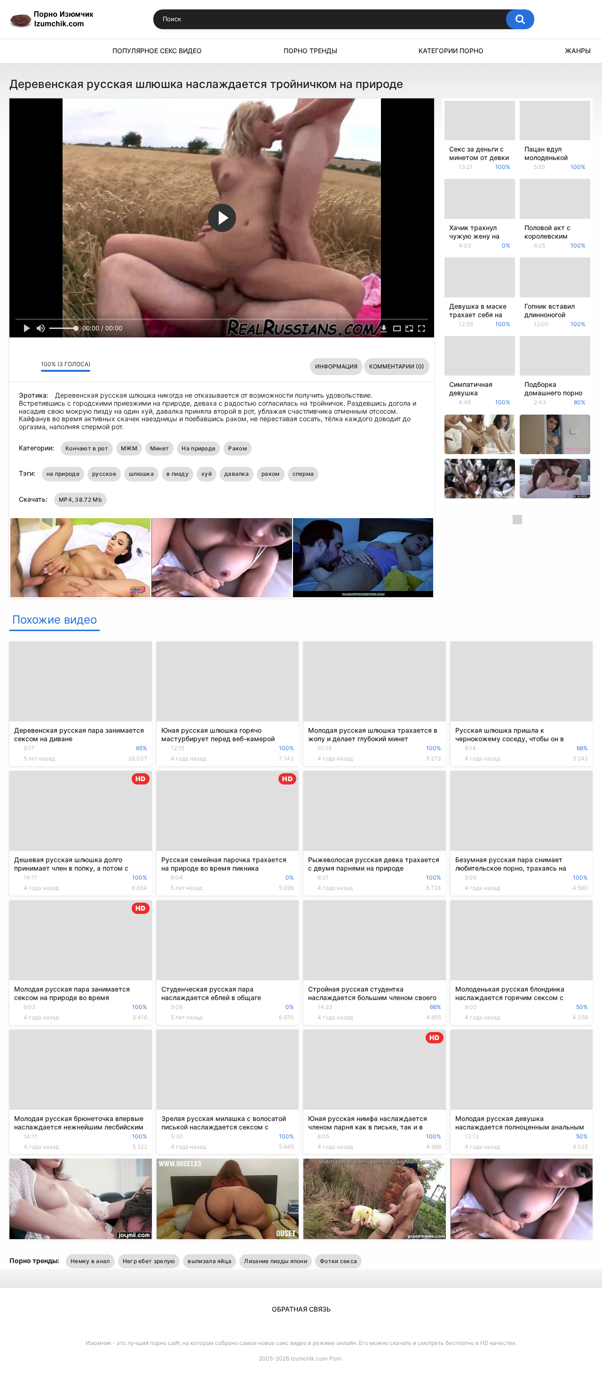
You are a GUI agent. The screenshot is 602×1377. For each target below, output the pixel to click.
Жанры (578, 51)
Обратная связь (301, 1309)
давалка (236, 473)
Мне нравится (19, 366)
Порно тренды (310, 51)
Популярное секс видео (157, 51)
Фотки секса (338, 1261)
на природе (63, 473)
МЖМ (129, 448)
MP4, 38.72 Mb (80, 499)
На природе (198, 448)
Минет (159, 448)
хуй (206, 473)
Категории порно (451, 51)
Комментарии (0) (396, 366)
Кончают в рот (86, 448)
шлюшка (141, 473)
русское (104, 473)
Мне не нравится (31, 366)
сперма (303, 473)
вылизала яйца (209, 1261)
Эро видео (21, 51)
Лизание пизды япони (275, 1261)
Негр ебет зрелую (149, 1261)
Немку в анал (90, 1261)
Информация (336, 366)
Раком (237, 448)
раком (270, 473)
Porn (335, 1358)
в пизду (177, 473)
